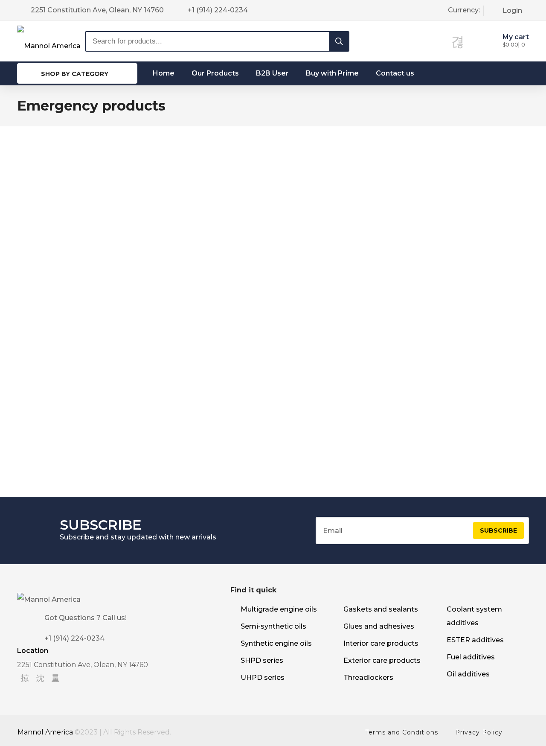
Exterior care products (382, 660)
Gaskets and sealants (380, 609)
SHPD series (262, 660)
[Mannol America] (49, 40)
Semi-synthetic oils (273, 626)
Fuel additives (471, 657)
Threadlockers (368, 677)
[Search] (339, 41)
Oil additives (468, 674)
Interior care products (380, 643)
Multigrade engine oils (279, 609)
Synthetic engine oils (276, 643)
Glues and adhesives (378, 626)
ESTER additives (475, 640)
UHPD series (263, 677)
